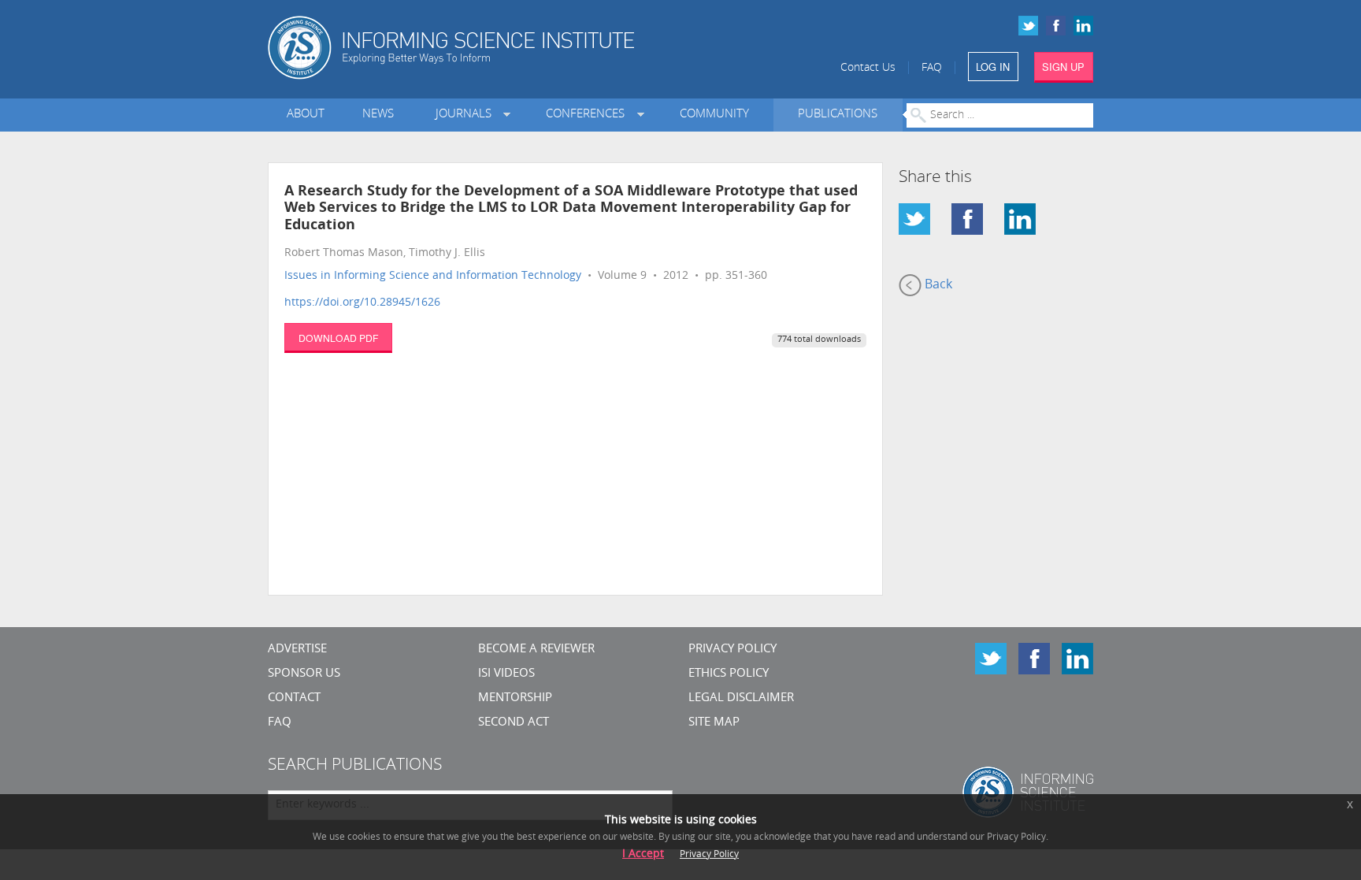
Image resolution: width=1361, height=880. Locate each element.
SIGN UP (1063, 66)
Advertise (297, 649)
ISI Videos (506, 674)
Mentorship (515, 698)
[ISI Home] (505, 48)
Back (937, 285)
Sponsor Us (304, 674)
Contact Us (868, 68)
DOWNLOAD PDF (338, 337)
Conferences (588, 115)
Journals (467, 115)
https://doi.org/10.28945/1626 (362, 303)
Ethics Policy (728, 674)
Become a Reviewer (536, 649)
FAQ (932, 68)
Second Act (513, 723)
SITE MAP (714, 723)
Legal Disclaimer (741, 698)
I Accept (643, 854)
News (378, 115)
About (305, 115)
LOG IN (993, 66)
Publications (837, 115)
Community (714, 115)
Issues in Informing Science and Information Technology (432, 276)
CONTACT (294, 698)
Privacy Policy (732, 649)
